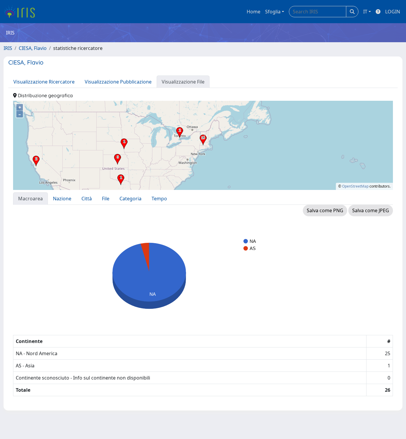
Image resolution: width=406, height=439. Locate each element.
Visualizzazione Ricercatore (44, 81)
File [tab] (105, 198)
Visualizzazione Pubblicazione (118, 81)
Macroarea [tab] (30, 198)
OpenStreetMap (355, 186)
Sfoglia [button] (273, 11)
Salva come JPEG (370, 210)
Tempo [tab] (159, 198)
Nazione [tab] (62, 198)
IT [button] (365, 11)
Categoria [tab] (130, 198)
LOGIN (392, 11)
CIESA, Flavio (33, 48)
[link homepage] (22, 11)
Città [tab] (86, 198)
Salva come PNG (325, 210)
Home (253, 11)
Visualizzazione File (183, 81)
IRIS (8, 48)
